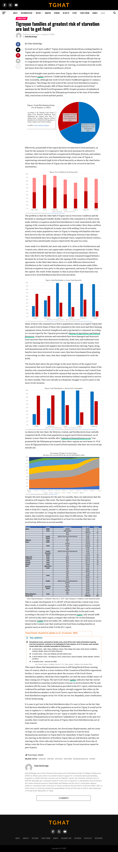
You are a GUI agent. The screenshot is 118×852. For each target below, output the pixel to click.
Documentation (26, 13)
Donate (94, 13)
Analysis (48, 13)
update (40, 76)
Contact (26, 838)
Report (38, 13)
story (74, 13)
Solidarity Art (66, 838)
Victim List (88, 838)
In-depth (66, 13)
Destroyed (98, 838)
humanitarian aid (81, 759)
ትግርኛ (103, 13)
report (79, 614)
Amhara (43, 759)
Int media (35, 838)
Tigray (92, 759)
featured (68, 759)
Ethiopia (59, 759)
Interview (77, 838)
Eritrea (51, 759)
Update (40, 620)
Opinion (57, 13)
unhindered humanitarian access (76, 438)
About (15, 13)
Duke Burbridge (31, 37)
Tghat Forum (84, 13)
